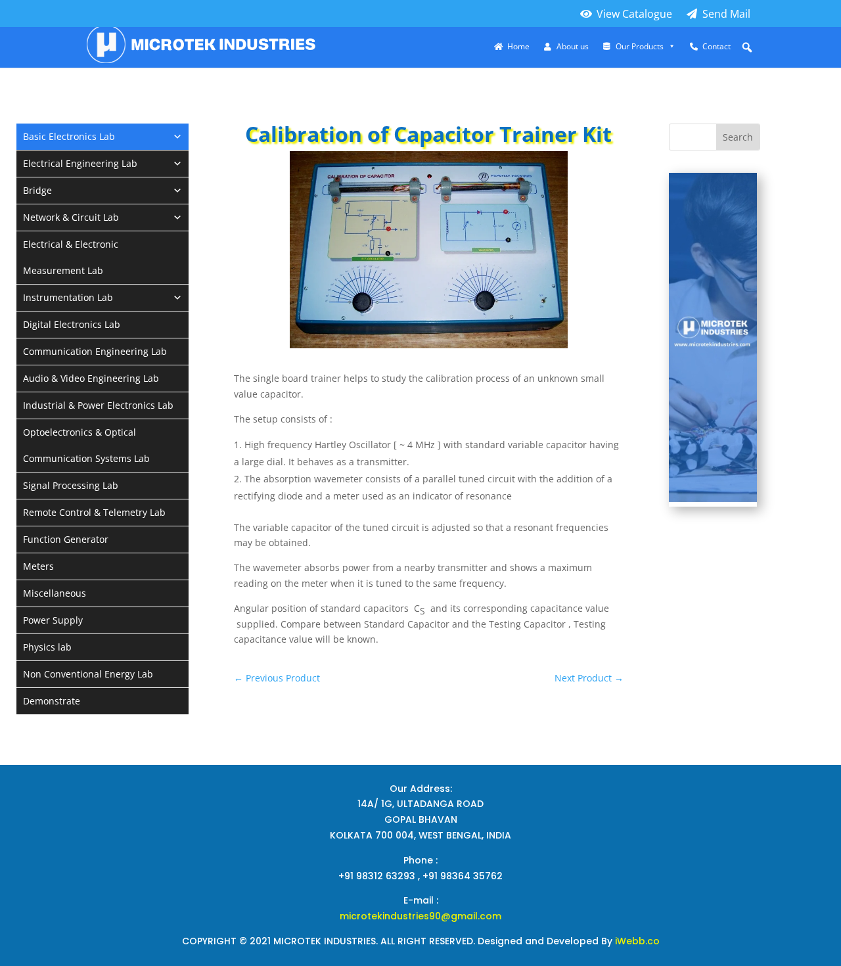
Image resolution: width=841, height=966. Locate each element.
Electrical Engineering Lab (80, 163)
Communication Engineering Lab (95, 351)
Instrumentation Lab (68, 297)
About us (573, 46)
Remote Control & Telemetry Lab (94, 512)
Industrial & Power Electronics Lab (98, 405)
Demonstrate (51, 701)
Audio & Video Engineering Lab (91, 378)
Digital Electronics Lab (71, 324)
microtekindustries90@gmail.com (420, 916)
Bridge (37, 190)
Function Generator (65, 539)
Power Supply (53, 620)
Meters (38, 566)
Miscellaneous (54, 593)
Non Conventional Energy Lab (88, 674)
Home (518, 46)
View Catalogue (634, 14)
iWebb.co (637, 941)
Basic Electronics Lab (69, 136)
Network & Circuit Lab (71, 217)
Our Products (640, 46)
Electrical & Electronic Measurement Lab (70, 257)
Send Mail (726, 14)
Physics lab (47, 647)
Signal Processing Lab (70, 485)
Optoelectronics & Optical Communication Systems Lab (86, 445)
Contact (716, 46)
